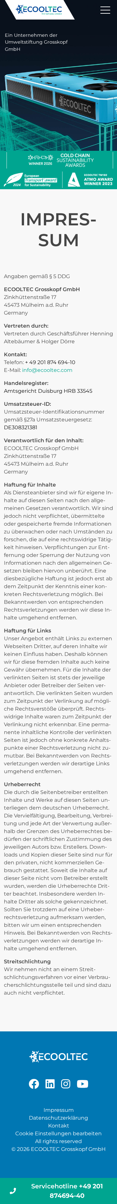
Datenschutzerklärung (58, 1118)
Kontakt (58, 1126)
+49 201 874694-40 (67, 1190)
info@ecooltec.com (47, 370)
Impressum (59, 1110)
